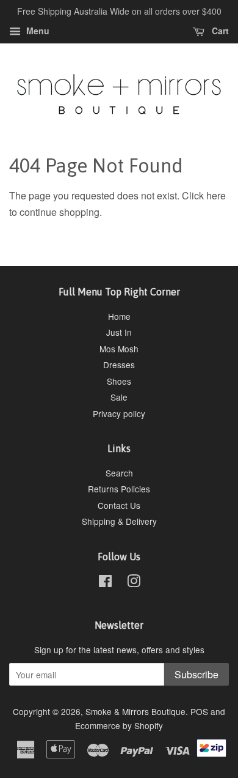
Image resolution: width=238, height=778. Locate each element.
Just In (119, 332)
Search (119, 473)
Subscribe (196, 674)
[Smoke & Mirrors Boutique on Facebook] (105, 583)
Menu (36, 30)
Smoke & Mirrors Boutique (135, 711)
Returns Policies (119, 489)
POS (199, 711)
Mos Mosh (119, 349)
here (216, 195)
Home (119, 316)
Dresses (119, 364)
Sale (119, 397)
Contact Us (119, 505)
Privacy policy (119, 413)
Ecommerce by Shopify (119, 725)
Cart (219, 30)
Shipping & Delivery (119, 521)
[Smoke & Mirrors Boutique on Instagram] (133, 583)
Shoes (119, 381)
